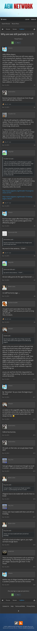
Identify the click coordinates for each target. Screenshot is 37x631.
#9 (34, 322)
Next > (18, 43)
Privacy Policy (31, 606)
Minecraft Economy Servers (10, 628)
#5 (34, 226)
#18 (34, 545)
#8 (34, 296)
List (10, 104)
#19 (34, 567)
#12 (34, 419)
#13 (34, 435)
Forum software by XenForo (26, 628)
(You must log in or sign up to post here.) (18, 591)
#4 (34, 206)
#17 (34, 517)
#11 (34, 397)
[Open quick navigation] (34, 29)
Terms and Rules (20, 606)
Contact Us (6, 606)
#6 (34, 256)
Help (12, 606)
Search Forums (6, 23)
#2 (34, 107)
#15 (34, 471)
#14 (34, 453)
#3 (34, 145)
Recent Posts (15, 23)
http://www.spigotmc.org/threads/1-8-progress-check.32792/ (18, 192)
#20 (34, 584)
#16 (34, 499)
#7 (34, 280)
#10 (34, 379)
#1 (34, 85)
